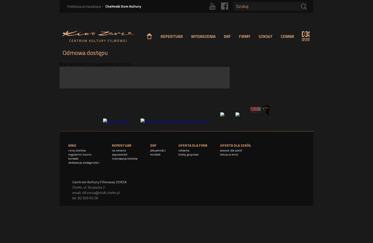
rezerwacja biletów (125, 158)
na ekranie (119, 150)
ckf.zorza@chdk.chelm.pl (101, 192)
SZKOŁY (266, 36)
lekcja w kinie (229, 154)
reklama (183, 150)
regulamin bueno (80, 154)
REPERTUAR (172, 36)
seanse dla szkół (231, 150)
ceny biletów (77, 150)
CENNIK (287, 36)
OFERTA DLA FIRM (192, 145)
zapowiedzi (119, 154)
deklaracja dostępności (83, 162)
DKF (227, 36)
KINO (72, 145)
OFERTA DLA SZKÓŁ (235, 145)
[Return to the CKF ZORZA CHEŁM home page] (98, 36)
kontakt (73, 158)
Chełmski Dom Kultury (123, 6)
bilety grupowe (188, 154)
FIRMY (244, 36)
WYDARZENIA (203, 36)
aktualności (158, 150)
